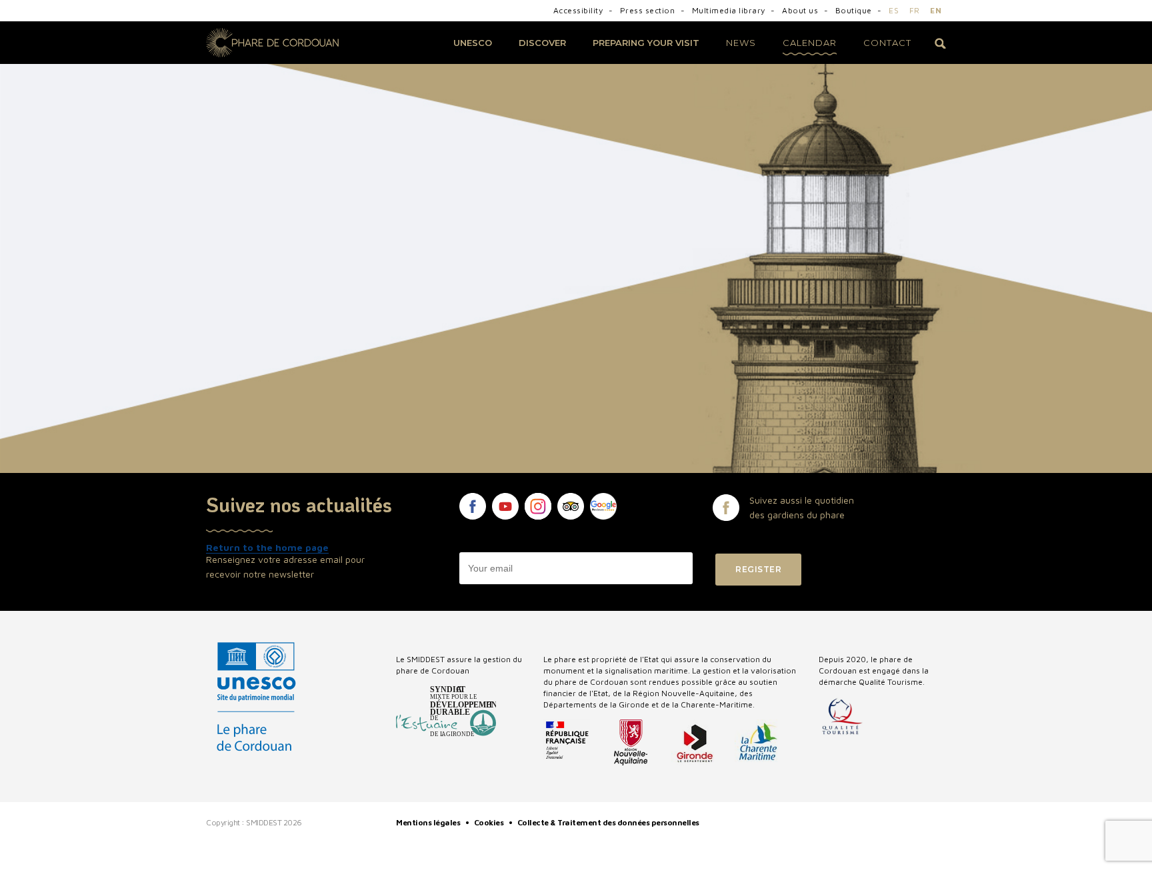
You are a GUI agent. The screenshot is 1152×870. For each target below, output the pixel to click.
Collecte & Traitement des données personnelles (609, 822)
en (935, 10)
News (741, 42)
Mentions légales (429, 822)
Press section (648, 10)
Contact (887, 42)
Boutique (855, 10)
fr (914, 10)
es (894, 10)
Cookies (489, 822)
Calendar (810, 42)
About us (801, 10)
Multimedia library (730, 10)
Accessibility (579, 10)
